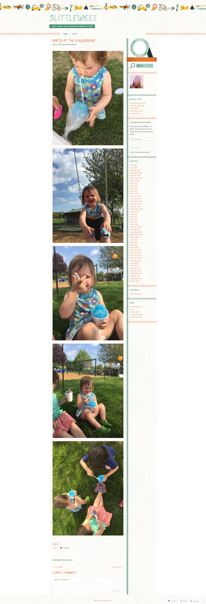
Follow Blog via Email (140, 122)
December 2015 (136, 201)
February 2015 (135, 227)
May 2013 (133, 242)
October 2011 (135, 276)
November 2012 (136, 258)
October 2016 (135, 175)
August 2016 (134, 181)
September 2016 (136, 178)
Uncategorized (136, 294)
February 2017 (135, 170)
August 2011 (134, 281)
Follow (134, 146)
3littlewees (73, 18)
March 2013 (134, 247)
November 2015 (136, 204)
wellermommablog (69, 44)
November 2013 (136, 232)
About (74, 34)
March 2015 (134, 224)
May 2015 (133, 219)
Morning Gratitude (137, 106)
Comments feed (136, 314)
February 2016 (135, 196)
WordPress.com (136, 317)
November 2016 (136, 173)
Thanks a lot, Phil (136, 111)
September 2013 (136, 235)
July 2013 (133, 240)
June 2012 (134, 263)
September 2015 (136, 209)
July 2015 (133, 214)
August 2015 (134, 211)
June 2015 (134, 217)
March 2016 (134, 193)
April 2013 (133, 245)
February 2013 (135, 250)
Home (65, 34)
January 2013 (135, 253)
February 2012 (135, 268)
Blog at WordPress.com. (103, 601)
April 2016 (133, 191)
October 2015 (135, 206)
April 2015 (133, 222)
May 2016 (133, 188)
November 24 (135, 113)
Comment (116, 591)
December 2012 (136, 255)
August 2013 (134, 237)
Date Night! (117, 567)
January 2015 (135, 229)
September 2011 (136, 278)
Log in (132, 309)
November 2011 (136, 273)
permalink (69, 560)
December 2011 (136, 271)
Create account (136, 307)
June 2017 (134, 168)
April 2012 (133, 265)
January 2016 (135, 199)
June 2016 (134, 186)
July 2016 (133, 183)
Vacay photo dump (137, 103)
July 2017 (133, 165)
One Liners (134, 108)
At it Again (58, 567)
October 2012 (135, 260)
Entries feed (134, 312)
